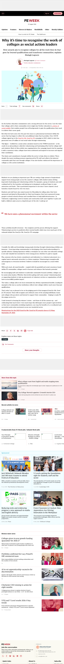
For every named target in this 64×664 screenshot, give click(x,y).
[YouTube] (17, 656)
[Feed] (3, 656)
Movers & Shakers (25, 29)
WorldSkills (38, 29)
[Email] (21, 656)
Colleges (4, 339)
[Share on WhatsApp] (7, 330)
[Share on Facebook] (10, 330)
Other (47, 29)
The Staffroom (41, 34)
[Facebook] (6, 656)
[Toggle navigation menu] (3, 13)
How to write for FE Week (26, 34)
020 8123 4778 (41, 654)
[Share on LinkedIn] (18, 330)
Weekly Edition (57, 29)
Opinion (5, 29)
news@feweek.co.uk (42, 656)
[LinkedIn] (13, 656)
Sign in (47, 13)
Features (13, 29)
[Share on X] (14, 330)
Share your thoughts (32, 350)
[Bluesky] (10, 656)
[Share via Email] (21, 330)
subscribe (57, 13)
